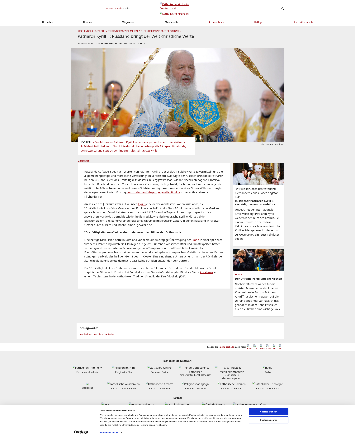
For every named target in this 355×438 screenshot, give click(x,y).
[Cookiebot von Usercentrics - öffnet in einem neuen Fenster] (81, 433)
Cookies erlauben (268, 412)
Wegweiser (128, 22)
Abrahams (206, 272)
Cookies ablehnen (268, 420)
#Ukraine (110, 334)
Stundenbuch (216, 22)
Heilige (258, 22)
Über (302, 22)
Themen (87, 22)
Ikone (195, 240)
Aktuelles (118, 8)
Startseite (109, 8)
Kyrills (142, 204)
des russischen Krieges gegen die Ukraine (153, 192)
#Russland (98, 334)
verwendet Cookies (109, 432)
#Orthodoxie (86, 334)
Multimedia (171, 22)
